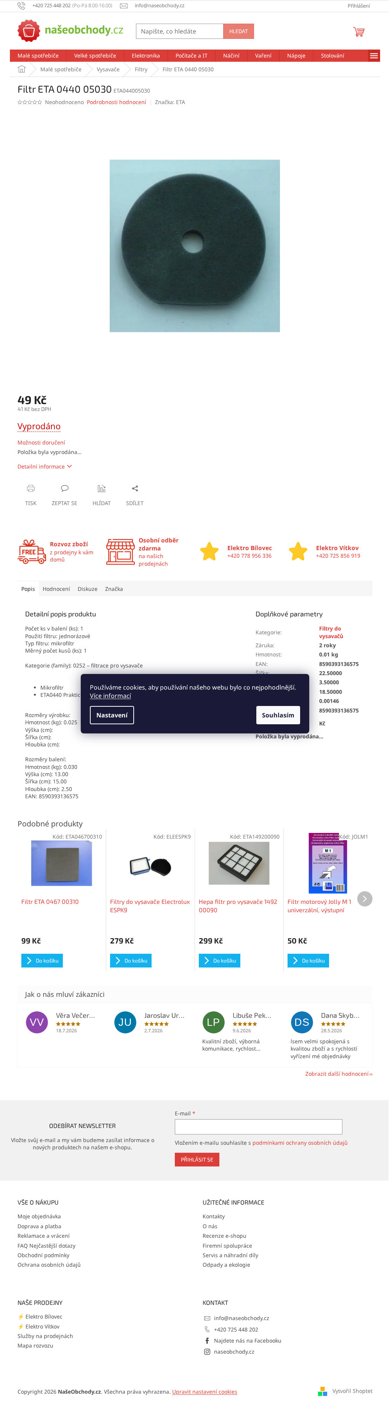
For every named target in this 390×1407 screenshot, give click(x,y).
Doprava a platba (39, 1226)
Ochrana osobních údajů (49, 1264)
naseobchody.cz (234, 1351)
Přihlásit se (197, 1159)
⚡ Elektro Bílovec (40, 1316)
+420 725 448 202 (236, 1329)
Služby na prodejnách (45, 1336)
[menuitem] (38, 56)
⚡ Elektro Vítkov (38, 1326)
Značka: (170, 102)
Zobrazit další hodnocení (337, 1073)
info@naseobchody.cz (241, 1318)
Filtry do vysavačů (331, 632)
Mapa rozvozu (35, 1345)
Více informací (110, 695)
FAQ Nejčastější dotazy (46, 1245)
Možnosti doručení (41, 442)
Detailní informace (41, 466)
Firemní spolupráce (227, 1245)
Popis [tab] (28, 588)
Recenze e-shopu (224, 1235)
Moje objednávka (39, 1216)
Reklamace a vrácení (44, 1235)
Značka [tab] (114, 588)
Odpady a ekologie (226, 1264)
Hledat (238, 31)
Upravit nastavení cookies (204, 1391)
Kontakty (214, 1216)
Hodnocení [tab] (56, 588)
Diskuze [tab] (88, 588)
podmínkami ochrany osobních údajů (300, 1142)
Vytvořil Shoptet (352, 1390)
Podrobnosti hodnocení (116, 102)
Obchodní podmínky (43, 1255)
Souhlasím (278, 715)
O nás (210, 1226)
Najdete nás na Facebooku (247, 1340)
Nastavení (112, 715)
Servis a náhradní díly (230, 1255)
